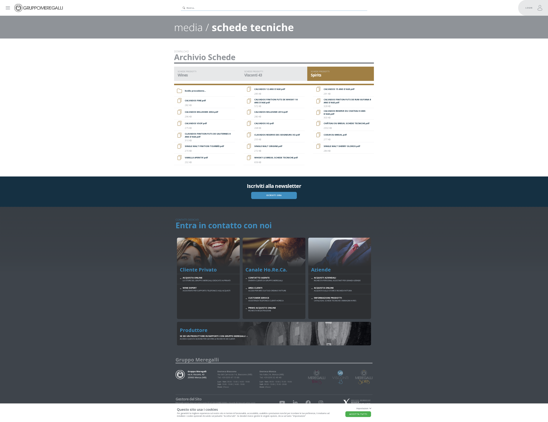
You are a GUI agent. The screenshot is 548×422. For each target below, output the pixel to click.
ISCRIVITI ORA (274, 195)
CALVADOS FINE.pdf (195, 100)
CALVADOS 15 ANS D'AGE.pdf (339, 89)
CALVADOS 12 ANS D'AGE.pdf (269, 89)
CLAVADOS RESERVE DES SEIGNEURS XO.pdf (277, 134)
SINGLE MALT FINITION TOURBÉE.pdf (204, 146)
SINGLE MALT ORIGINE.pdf (268, 146)
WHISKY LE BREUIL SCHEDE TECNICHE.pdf (276, 157)
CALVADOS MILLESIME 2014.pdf (271, 111)
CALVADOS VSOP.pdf (196, 123)
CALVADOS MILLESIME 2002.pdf (201, 111)
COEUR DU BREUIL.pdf (335, 134)
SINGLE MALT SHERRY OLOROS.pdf (342, 146)
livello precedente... (195, 90)
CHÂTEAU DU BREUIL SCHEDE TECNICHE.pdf (346, 123)
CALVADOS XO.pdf (264, 123)
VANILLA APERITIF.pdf (196, 157)
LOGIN (528, 7)
